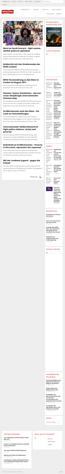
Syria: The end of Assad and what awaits (53, 221)
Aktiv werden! (28, 1)
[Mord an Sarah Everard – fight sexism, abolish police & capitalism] (23, 22)
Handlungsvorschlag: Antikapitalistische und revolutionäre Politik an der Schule (16, 460)
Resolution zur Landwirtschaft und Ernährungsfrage (52, 238)
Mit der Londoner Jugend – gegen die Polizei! (21, 161)
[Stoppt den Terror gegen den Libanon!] (49, 95)
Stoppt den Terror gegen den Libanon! (58, 94)
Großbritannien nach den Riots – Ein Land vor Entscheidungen (21, 112)
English (5, 4)
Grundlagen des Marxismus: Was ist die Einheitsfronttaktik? (53, 407)
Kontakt (50, 444)
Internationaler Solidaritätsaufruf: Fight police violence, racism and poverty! (20, 129)
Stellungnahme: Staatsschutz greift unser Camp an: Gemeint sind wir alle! (58, 154)
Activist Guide (51, 441)
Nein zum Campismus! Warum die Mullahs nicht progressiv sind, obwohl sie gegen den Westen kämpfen (57, 130)
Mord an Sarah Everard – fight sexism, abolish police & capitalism (22, 49)
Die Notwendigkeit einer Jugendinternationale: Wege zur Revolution (53, 381)
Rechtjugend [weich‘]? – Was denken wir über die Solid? (57, 168)
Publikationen (6, 1)
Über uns (50, 439)
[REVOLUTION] (7, 12)
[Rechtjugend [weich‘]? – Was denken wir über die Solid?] (49, 170)
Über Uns (20, 1)
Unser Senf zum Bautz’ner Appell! (57, 180)
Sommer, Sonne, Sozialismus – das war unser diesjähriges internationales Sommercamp (22, 95)
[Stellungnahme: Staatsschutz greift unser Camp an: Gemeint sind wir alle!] (49, 156)
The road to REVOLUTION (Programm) (15, 450)
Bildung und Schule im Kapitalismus (15, 455)
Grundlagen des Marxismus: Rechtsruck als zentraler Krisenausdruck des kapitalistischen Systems (54, 398)
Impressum (37, 1)
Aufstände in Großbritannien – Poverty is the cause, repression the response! (22, 146)
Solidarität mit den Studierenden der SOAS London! (21, 65)
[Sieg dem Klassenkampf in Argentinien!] (49, 86)
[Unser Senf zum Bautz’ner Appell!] (49, 180)
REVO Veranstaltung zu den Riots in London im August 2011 (21, 81)
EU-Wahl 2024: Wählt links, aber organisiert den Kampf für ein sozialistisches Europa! (53, 230)
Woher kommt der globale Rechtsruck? (52, 389)
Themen (14, 1)
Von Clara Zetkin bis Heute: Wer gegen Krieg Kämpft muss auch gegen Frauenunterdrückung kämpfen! (57, 195)
